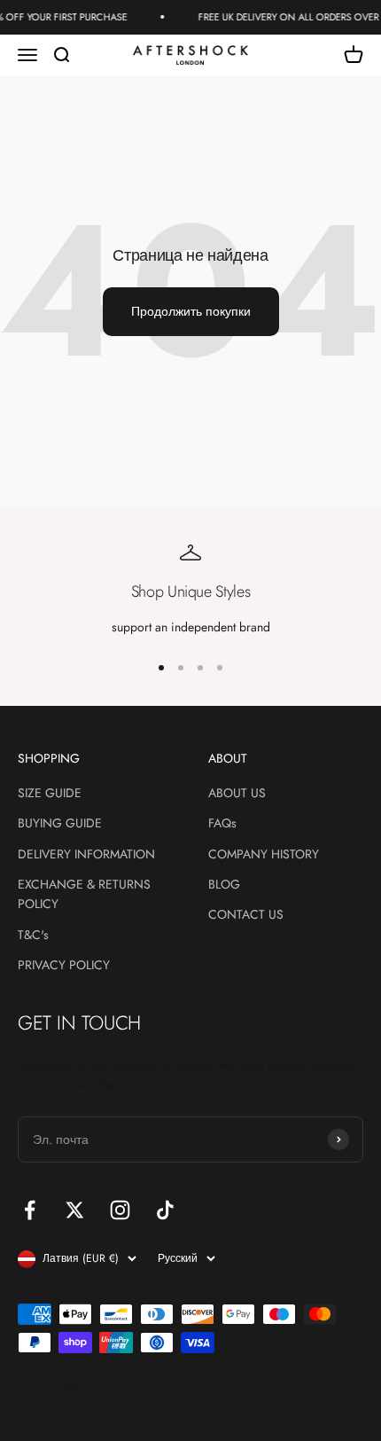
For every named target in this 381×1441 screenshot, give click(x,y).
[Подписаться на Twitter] (75, 1210)
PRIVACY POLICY (64, 965)
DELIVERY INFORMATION (86, 854)
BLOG (224, 884)
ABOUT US (237, 793)
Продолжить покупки (191, 311)
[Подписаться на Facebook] (30, 1210)
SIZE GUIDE (50, 793)
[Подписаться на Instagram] (120, 1210)
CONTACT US (246, 914)
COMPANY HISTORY (263, 854)
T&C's (33, 935)
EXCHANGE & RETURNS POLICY (84, 893)
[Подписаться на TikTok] (165, 1210)
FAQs (222, 823)
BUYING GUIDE (60, 823)
